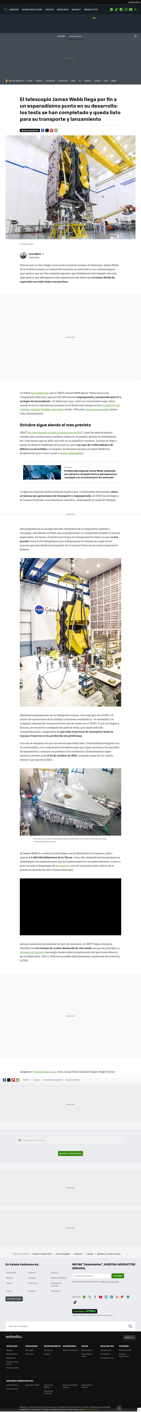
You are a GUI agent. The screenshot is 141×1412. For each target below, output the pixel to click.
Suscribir (118, 1275)
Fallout (39, 80)
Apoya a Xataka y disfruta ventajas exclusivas (92, 1315)
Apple (9, 1283)
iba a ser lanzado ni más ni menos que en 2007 (55, 432)
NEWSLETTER (91, 9)
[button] (36, 253)
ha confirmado (40, 393)
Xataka (9, 1350)
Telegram (121, 9)
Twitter (135, 9)
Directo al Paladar (70, 1350)
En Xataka (68, 467)
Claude (90, 1253)
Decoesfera (105, 1354)
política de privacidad (109, 1281)
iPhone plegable (63, 1253)
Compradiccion (107, 1357)
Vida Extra (29, 1354)
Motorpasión (87, 1350)
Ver (72, 1153)
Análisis (32, 1272)
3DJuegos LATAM (32, 1385)
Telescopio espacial (54, 1079)
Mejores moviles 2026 (42, 1253)
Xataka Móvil (11, 1354)
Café (73, 80)
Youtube (130, 9)
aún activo (57, 409)
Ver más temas (14, 1299)
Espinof (47, 1354)
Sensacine (48, 1350)
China (29, 80)
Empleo (32, 1291)
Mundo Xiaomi (12, 1367)
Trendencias (105, 1350)
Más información (91, 1409)
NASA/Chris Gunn (45, 1071)
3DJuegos (29, 1350)
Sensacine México (48, 1386)
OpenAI (88, 80)
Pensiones (50, 80)
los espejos (62, 865)
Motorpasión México (87, 1386)
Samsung (33, 1283)
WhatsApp (111, 9)
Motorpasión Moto (87, 1355)
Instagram (126, 9)
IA (80, 80)
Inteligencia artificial (56, 1284)
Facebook (42, 130)
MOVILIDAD (62, 9)
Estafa (97, 80)
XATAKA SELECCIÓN (32, 9)
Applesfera (11, 1357)
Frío (106, 80)
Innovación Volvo (75, 36)
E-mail (56, 130)
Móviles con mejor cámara (108, 1253)
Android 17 (78, 1253)
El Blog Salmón (125, 1350)
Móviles (9, 1277)
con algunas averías (97, 409)
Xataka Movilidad (58, 1277)
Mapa (114, 80)
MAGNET (76, 9)
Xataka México (12, 1385)
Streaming (11, 1272)
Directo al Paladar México (70, 1386)
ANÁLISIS (14, 9)
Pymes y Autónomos (124, 1355)
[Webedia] (134, 2)
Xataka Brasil (12, 1388)
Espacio (36, 1079)
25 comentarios (31, 130)
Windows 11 (56, 1291)
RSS (117, 1296)
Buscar (130, 1326)
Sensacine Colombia (48, 1392)
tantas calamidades (71, 453)
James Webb (74, 1079)
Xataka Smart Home (12, 1362)
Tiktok (116, 9)
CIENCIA (49, 9)
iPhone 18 (63, 80)
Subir (127, 1337)
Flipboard (51, 130)
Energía (32, 1277)
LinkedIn (128, 1296)
